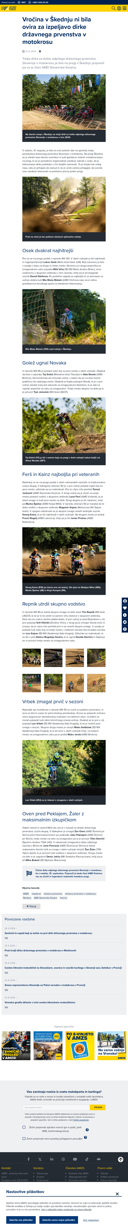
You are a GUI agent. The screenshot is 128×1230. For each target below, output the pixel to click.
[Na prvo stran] (16, 8)
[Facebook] (28, 1159)
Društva (40, 1176)
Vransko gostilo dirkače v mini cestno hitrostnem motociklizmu (40, 1002)
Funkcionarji (42, 1180)
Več (6, 937)
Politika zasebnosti (109, 1176)
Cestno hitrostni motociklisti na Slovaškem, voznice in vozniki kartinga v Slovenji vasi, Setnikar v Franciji (63, 968)
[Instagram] (63, 1159)
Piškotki (104, 1173)
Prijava (98, 1107)
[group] (31, 658)
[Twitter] (40, 1159)
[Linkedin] (52, 1159)
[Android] (98, 1159)
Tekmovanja (42, 1173)
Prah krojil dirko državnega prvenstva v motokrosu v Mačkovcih (40, 950)
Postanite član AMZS (78, 1173)
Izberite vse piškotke (21, 1220)
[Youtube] (75, 1159)
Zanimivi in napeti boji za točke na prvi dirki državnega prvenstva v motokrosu (48, 933)
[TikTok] (87, 1159)
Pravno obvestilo (109, 1180)
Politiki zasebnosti (81, 1119)
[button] (99, 658)
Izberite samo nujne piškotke (58, 1220)
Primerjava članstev (78, 1180)
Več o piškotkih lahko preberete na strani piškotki (66, 1209)
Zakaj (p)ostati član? (78, 1176)
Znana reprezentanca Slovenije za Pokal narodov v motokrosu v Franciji (45, 985)
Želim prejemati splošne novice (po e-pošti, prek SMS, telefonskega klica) (55, 1129)
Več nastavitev (91, 1220)
